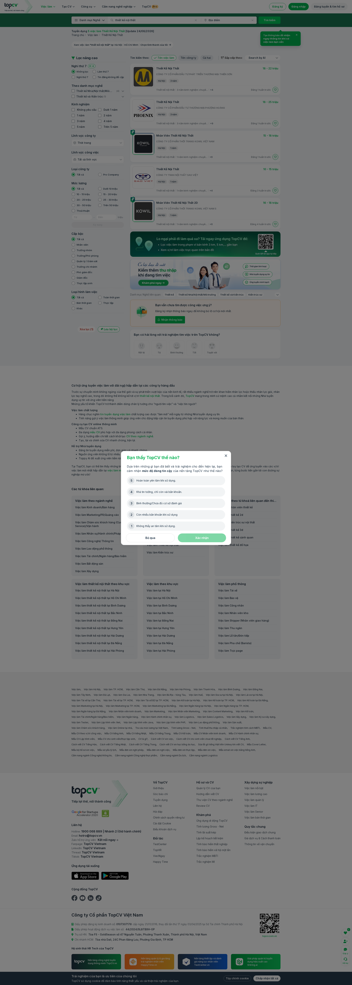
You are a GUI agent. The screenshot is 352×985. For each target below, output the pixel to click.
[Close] (226, 456)
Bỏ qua (150, 538)
